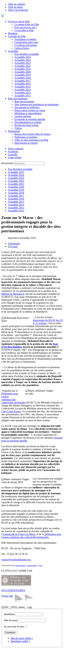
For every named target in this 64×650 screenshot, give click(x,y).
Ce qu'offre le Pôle (24, 30)
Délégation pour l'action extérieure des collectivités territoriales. (31, 536)
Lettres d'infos (21, 48)
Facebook (13, 151)
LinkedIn (12, 154)
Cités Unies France (11, 411)
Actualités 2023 (22, 63)
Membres (13, 33)
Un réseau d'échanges (25, 45)
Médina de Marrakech (12, 293)
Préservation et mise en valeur (29, 110)
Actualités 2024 (22, 60)
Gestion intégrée (22, 116)
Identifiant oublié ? (20, 641)
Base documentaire (18, 98)
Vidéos (18, 128)
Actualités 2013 (22, 92)
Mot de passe (11, 620)
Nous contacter (15, 148)
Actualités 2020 (22, 71)
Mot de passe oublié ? (22, 638)
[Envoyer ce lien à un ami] (12, 246)
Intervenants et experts (26, 143)
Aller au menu (15, 7)
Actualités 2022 (22, 66)
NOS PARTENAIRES (13, 590)
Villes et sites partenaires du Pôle (31, 140)
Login (40, 565)
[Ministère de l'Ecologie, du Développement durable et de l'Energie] (7, 596)
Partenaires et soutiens (25, 137)
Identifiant (9, 614)
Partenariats (14, 131)
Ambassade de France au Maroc (19, 534)
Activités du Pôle (17, 36)
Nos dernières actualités (26, 54)
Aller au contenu (16, 4)
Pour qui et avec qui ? (25, 27)
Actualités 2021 (22, 68)
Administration (32, 565)
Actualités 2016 (22, 83)
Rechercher (7, 163)
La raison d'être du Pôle (26, 24)
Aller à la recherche (18, 10)
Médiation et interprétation (28, 113)
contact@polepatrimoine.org (16, 559)
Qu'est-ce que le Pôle (19, 21)
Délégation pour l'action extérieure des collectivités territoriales (13, 398)
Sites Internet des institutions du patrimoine (36, 104)
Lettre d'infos (14, 157)
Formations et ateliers (25, 39)
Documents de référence (27, 107)
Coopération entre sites (26, 42)
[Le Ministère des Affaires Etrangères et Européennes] (28, 596)
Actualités (13, 51)
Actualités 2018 (22, 77)
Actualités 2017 (22, 80)
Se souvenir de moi (14, 626)
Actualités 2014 (22, 89)
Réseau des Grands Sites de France (32, 134)
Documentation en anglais (27, 122)
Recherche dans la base (26, 125)
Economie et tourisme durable (29, 119)
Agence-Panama (20, 565)
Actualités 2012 (22, 95)
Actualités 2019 (22, 74)
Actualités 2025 (22, 57)
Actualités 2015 (22, 86)
